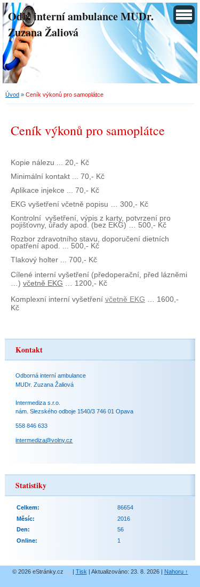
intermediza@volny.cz (44, 440)
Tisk (81, 571)
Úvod (12, 94)
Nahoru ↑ (176, 571)
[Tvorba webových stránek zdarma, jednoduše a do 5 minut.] (69, 572)
